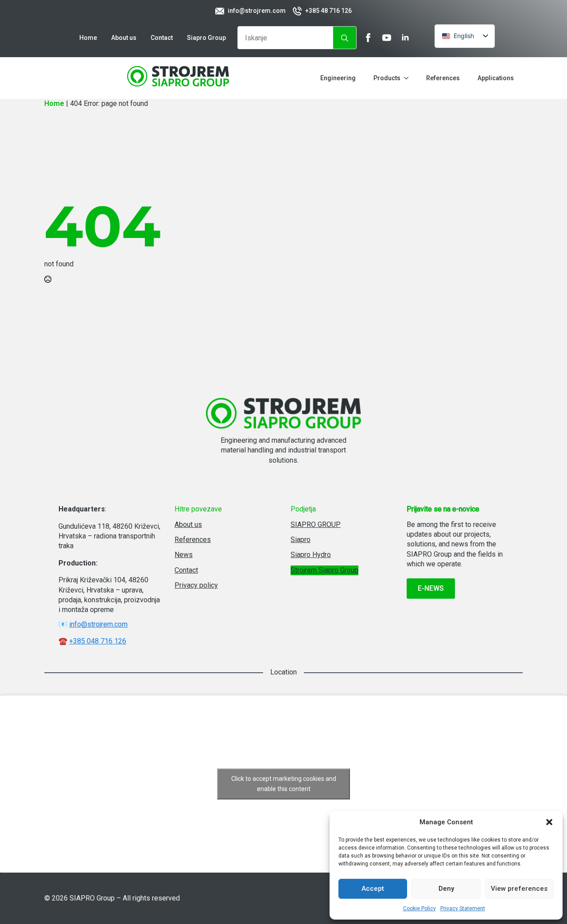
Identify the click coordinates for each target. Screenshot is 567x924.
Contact (162, 37)
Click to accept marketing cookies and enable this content (283, 783)
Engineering (338, 78)
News (184, 554)
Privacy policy (196, 585)
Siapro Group (206, 37)
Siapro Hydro (311, 554)
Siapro (301, 539)
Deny (446, 889)
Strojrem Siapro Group (324, 570)
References (443, 78)
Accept (372, 889)
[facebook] (368, 38)
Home (88, 37)
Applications (496, 78)
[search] (344, 38)
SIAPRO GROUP (316, 524)
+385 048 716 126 (97, 641)
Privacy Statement (462, 908)
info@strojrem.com (98, 624)
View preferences (519, 889)
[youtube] (387, 38)
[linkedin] (405, 38)
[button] (549, 822)
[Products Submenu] (408, 78)
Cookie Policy (419, 908)
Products (386, 78)
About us (123, 37)
